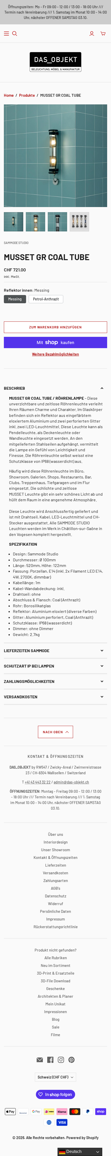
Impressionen (55, 1011)
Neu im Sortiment (55, 965)
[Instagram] (61, 1060)
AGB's (55, 888)
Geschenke (55, 988)
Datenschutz (55, 896)
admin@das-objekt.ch (71, 782)
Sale (55, 1027)
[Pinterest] (71, 1060)
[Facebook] (50, 1060)
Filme (55, 1034)
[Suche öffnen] (14, 33)
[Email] (40, 1060)
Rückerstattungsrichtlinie (56, 926)
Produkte (27, 95)
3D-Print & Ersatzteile (55, 973)
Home (9, 95)
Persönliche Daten (55, 911)
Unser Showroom (55, 849)
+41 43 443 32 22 (38, 782)
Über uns (55, 834)
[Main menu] (6, 33)
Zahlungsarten (55, 880)
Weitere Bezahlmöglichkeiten (55, 354)
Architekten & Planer (55, 996)
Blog (55, 1019)
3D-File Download (55, 980)
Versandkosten (55, 872)
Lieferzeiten (55, 865)
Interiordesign (56, 842)
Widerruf (55, 903)
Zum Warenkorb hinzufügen (55, 327)
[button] (55, 388)
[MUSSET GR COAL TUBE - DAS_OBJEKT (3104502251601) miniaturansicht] (13, 221)
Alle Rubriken (55, 957)
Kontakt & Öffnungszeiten (55, 857)
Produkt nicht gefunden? (55, 950)
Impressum (55, 919)
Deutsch (73, 1151)
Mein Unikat (55, 1004)
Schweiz (53, 1077)
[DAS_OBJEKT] (55, 61)
